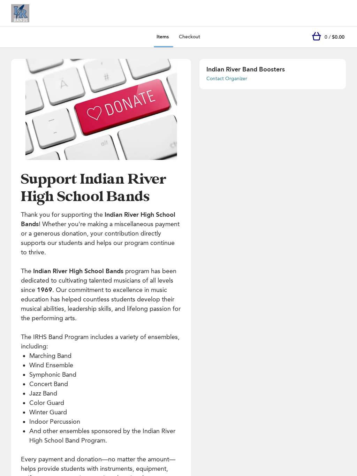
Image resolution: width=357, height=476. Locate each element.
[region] (101, 109)
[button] (101, 109)
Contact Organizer (226, 79)
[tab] (163, 37)
